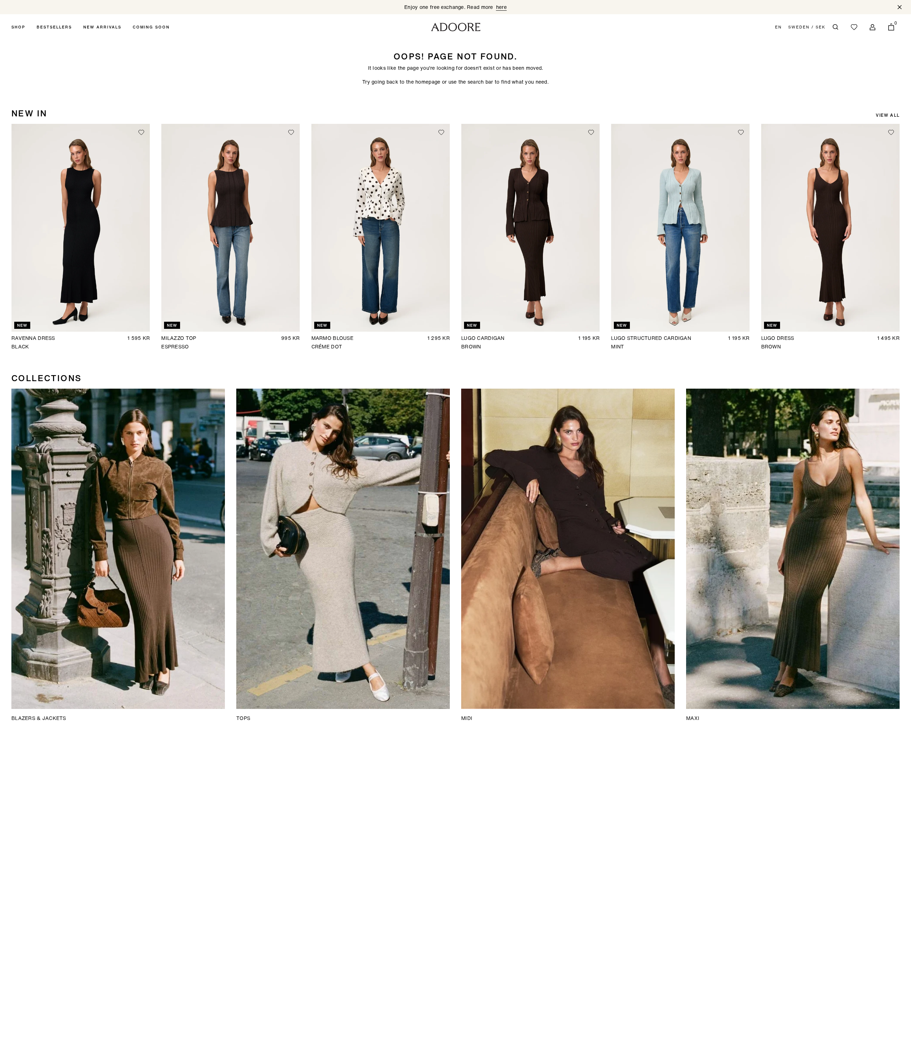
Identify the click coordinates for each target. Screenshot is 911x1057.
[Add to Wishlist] (141, 132)
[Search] (835, 27)
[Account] (872, 27)
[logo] (455, 27)
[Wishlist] (854, 27)
